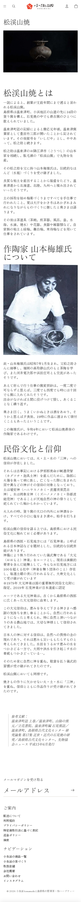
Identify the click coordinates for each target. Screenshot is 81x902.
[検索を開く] (13, 6)
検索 (6, 840)
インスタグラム (13, 881)
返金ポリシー (12, 835)
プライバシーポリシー (17, 825)
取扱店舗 (9, 866)
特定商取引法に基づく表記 (20, 830)
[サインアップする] (73, 790)
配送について (12, 816)
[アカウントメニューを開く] (66, 6)
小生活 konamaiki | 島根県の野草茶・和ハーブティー (45, 891)
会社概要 (9, 871)
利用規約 (9, 820)
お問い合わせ (12, 876)
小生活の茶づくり (15, 861)
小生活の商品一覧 (15, 856)
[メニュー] (5, 6)
